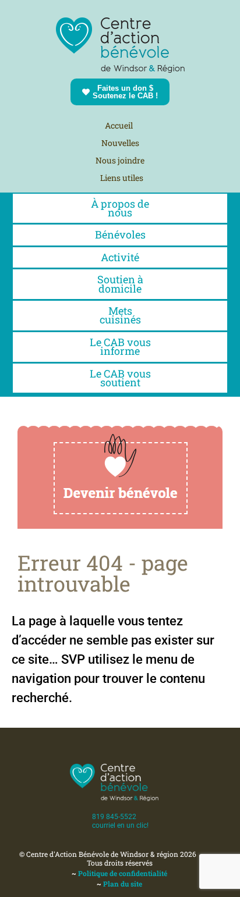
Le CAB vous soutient (120, 377)
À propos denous (120, 208)
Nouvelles (120, 142)
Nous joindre (120, 160)
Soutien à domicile (120, 283)
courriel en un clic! (120, 825)
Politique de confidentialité (122, 873)
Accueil (119, 125)
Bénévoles (120, 234)
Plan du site (122, 883)
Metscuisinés (120, 315)
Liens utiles (121, 177)
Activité (120, 257)
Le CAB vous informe (120, 346)
